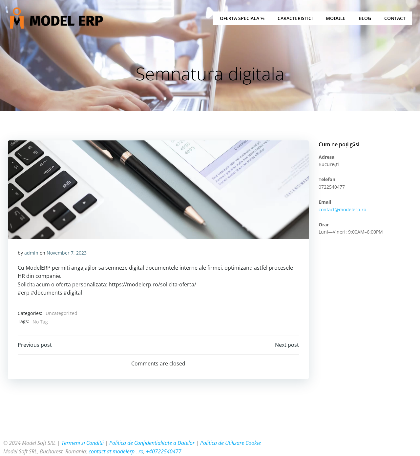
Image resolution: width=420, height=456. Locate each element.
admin (31, 253)
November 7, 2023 (67, 253)
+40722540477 (163, 451)
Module (336, 18)
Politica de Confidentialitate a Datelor (152, 442)
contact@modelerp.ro (342, 209)
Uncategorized (61, 313)
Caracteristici (295, 18)
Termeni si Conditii (82, 442)
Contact (395, 18)
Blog (365, 18)
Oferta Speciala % (242, 18)
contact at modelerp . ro (116, 451)
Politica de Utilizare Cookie (230, 442)
